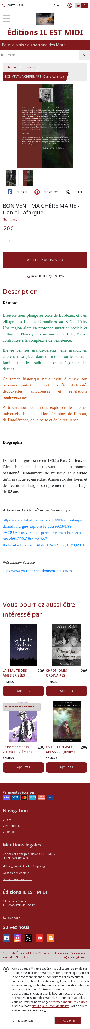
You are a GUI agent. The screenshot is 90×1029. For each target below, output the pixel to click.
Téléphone (13, 918)
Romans (29, 67)
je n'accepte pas (22, 1021)
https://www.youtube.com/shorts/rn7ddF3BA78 (37, 571)
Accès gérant (76, 957)
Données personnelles (17, 879)
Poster (77, 192)
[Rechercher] (84, 55)
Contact (59, 5)
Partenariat (12, 826)
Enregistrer (49, 192)
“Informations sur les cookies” (68, 1002)
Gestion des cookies (16, 873)
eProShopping (18, 957)
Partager (20, 192)
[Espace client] (69, 5)
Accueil (12, 67)
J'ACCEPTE (68, 1021)
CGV (8, 820)
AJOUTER (23, 691)
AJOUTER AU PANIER (45, 259)
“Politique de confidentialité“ (50, 1006)
